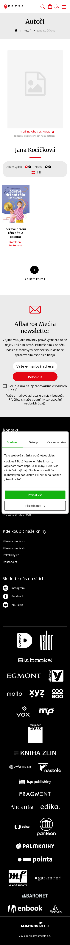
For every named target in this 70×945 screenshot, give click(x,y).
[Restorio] (56, 908)
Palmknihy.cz (11, 555)
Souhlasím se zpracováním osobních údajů (37, 388)
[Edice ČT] (22, 827)
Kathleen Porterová (15, 243)
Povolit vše (35, 494)
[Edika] (50, 807)
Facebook (17, 596)
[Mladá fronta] (18, 878)
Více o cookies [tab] (56, 442)
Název (38, 167)
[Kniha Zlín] (35, 753)
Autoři (27, 30)
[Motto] (14, 693)
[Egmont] (24, 675)
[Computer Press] (35, 733)
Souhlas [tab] (12, 442)
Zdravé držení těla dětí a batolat (15, 233)
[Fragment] (35, 794)
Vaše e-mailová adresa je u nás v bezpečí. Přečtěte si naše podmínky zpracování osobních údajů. (35, 399)
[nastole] (50, 767)
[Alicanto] (22, 807)
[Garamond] (48, 878)
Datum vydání (14, 167)
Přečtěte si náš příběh (17, 514)
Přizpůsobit (33, 505)
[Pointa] (35, 860)
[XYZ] (37, 693)
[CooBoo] (57, 693)
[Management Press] (46, 711)
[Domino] (25, 640)
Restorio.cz (10, 562)
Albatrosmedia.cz (14, 541)
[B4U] (35, 782)
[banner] (24, 6)
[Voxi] (24, 711)
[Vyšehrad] (20, 767)
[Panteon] (46, 827)
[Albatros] (56, 675)
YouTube (17, 605)
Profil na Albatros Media (35, 131)
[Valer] (46, 640)
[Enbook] (25, 908)
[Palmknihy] (35, 846)
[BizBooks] (35, 660)
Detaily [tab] (33, 442)
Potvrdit (35, 377)
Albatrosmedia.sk (14, 548)
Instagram (18, 588)
